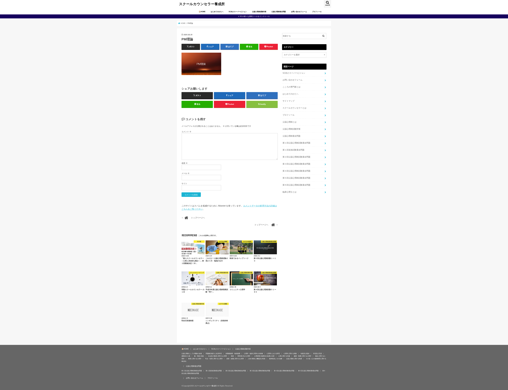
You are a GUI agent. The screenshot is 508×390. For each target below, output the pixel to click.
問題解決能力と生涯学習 (214, 353)
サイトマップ (288, 101)
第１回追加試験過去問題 (293, 150)
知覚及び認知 (305, 353)
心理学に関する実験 (290, 353)
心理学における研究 (273, 353)
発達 (232, 356)
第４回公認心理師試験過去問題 (296, 171)
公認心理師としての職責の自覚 (192, 353)
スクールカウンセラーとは (294, 108)
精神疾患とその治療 (275, 358)
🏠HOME (202, 12)
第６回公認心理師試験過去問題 (296, 185)
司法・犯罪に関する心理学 (214, 358)
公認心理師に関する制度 (294, 358)
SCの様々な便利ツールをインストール (255, 16)
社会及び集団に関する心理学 (217, 356)
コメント (186, 132)
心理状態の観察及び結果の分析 (264, 356)
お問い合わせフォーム (299, 12)
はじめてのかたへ (217, 12)
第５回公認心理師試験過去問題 (296, 178)
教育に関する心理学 (194, 358)
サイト (184, 183)
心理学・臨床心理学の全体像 (253, 353)
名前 (185, 163)
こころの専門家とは (291, 87)
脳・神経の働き (199, 356)
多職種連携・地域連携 (233, 353)
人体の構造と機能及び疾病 (256, 358)
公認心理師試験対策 (259, 12)
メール (185, 173)
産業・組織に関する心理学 (235, 358)
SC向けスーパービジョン (238, 12)
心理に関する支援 (284, 356)
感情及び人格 (186, 356)
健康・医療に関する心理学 (302, 356)
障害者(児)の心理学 (244, 356)
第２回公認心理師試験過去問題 (296, 157)
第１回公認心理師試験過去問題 (296, 143)
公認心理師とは (289, 122)
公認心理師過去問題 (278, 12)
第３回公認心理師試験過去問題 (296, 164)
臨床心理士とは (289, 192)
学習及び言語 (317, 353)
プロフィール (317, 12)
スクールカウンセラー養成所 (202, 4)
